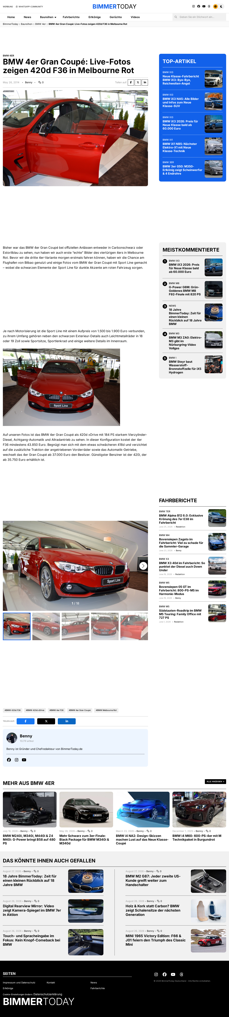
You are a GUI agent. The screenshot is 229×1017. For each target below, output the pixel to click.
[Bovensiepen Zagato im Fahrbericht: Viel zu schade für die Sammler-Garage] (217, 542)
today (114, 6)
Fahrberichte (71, 17)
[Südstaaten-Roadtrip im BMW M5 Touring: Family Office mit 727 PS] (217, 613)
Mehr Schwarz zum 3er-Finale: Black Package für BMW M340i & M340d (84, 839)
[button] (143, 566)
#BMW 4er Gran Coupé (80, 710)
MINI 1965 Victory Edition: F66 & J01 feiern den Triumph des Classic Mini (156, 940)
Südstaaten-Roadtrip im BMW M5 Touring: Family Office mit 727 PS (180, 614)
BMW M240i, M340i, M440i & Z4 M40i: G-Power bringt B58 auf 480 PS (29, 839)
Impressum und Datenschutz (19, 982)
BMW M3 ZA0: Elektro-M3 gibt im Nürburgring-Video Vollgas (185, 343)
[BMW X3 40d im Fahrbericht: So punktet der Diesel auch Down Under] (217, 566)
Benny (28, 82)
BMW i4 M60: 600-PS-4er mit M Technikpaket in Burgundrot (196, 837)
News (27, 17)
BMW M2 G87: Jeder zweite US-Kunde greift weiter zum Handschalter (153, 880)
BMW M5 (164, 582)
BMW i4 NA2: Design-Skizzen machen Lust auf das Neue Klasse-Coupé (142, 839)
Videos (135, 17)
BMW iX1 (168, 139)
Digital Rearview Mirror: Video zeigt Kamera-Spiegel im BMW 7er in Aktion (32, 910)
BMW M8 (174, 283)
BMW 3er (168, 162)
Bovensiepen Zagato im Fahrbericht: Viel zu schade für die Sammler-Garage (181, 542)
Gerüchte (116, 17)
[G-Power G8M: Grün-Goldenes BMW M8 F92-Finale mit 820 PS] (214, 290)
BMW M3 (174, 333)
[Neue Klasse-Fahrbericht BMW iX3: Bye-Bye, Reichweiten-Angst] (214, 79)
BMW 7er (164, 511)
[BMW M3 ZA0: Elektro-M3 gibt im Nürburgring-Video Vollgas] (214, 340)
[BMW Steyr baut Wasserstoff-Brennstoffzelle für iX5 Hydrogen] (214, 364)
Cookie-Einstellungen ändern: (18, 994)
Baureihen (46, 17)
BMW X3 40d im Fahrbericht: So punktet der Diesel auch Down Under (182, 566)
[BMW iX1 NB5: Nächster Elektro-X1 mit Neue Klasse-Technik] (214, 146)
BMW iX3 (168, 72)
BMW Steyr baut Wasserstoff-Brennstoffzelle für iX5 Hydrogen (185, 367)
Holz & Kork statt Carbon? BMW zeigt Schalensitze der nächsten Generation (153, 910)
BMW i (172, 357)
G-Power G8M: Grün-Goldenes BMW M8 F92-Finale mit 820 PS (185, 290)
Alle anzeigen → (215, 781)
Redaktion (180, 526)
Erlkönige (95, 17)
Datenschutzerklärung (47, 994)
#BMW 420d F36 (13, 710)
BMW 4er (40, 24)
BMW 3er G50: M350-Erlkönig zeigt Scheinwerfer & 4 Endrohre (182, 169)
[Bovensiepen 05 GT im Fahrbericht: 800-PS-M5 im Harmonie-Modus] (217, 589)
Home (11, 17)
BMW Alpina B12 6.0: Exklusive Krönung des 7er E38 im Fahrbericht (181, 519)
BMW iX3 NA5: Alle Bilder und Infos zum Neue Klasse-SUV (181, 102)
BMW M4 (164, 535)
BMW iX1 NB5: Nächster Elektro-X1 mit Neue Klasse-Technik (180, 147)
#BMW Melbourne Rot (106, 710)
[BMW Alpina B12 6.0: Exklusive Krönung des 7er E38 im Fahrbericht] (217, 518)
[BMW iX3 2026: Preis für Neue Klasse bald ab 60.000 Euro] (214, 124)
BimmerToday (10, 24)
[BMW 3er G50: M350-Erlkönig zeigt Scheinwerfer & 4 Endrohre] (214, 169)
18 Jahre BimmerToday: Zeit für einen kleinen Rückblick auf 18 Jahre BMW (185, 317)
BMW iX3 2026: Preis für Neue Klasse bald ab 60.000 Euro (180, 124)
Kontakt (51, 982)
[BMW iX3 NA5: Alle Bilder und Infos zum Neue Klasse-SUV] (214, 101)
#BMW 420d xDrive (35, 710)
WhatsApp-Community (30, 6)
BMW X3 (164, 558)
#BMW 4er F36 (57, 710)
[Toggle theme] (218, 6)
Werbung (8, 6)
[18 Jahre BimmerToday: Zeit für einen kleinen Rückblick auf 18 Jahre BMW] (214, 312)
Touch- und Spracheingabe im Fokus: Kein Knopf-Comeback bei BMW (31, 940)
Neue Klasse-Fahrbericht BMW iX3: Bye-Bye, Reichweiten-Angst (181, 79)
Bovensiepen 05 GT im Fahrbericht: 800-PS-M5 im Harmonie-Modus (179, 590)
